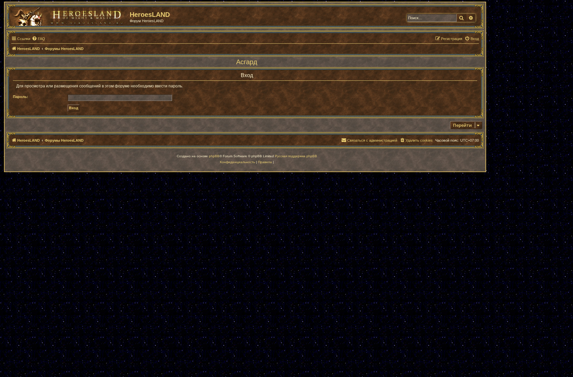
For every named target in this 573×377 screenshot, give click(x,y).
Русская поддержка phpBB (296, 156)
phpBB (214, 156)
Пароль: (20, 97)
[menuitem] (38, 39)
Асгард (246, 62)
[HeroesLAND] (68, 15)
